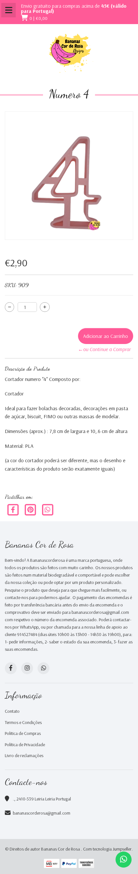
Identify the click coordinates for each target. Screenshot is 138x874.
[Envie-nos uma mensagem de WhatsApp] (124, 860)
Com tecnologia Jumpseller (107, 849)
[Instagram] (27, 668)
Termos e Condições (23, 722)
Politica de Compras (23, 733)
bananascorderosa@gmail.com (41, 813)
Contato (12, 711)
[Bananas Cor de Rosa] (69, 53)
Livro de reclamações (24, 755)
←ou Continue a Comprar (104, 349)
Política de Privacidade (25, 744)
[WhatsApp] (43, 668)
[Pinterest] (30, 509)
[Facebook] (13, 509)
